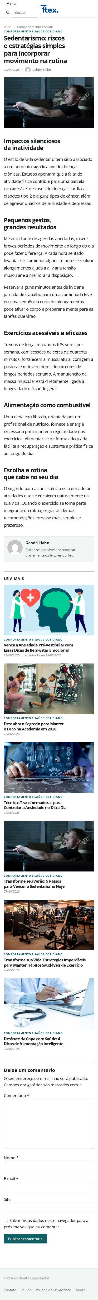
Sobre (80, 1290)
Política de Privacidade (54, 1290)
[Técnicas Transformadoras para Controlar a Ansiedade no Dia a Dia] (49, 767)
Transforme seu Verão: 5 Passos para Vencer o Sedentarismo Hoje (34, 883)
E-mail (11, 1178)
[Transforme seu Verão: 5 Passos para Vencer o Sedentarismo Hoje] (49, 846)
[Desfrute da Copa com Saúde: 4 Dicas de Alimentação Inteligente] (49, 1003)
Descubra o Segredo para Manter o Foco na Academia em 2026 (34, 726)
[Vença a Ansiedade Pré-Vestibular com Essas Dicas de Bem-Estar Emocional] (49, 610)
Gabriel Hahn (41, 69)
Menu (11, 3)
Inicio (7, 27)
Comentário (16, 1095)
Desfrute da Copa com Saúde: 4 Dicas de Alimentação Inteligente (33, 1041)
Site (7, 1199)
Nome (11, 1157)
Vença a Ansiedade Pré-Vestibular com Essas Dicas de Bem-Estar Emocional (38, 647)
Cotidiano (54, 31)
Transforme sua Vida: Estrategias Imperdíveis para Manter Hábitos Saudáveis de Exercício (45, 962)
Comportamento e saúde (35, 27)
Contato (10, 1290)
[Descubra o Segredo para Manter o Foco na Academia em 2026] (49, 688)
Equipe (26, 1290)
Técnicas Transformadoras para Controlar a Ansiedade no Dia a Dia (35, 805)
